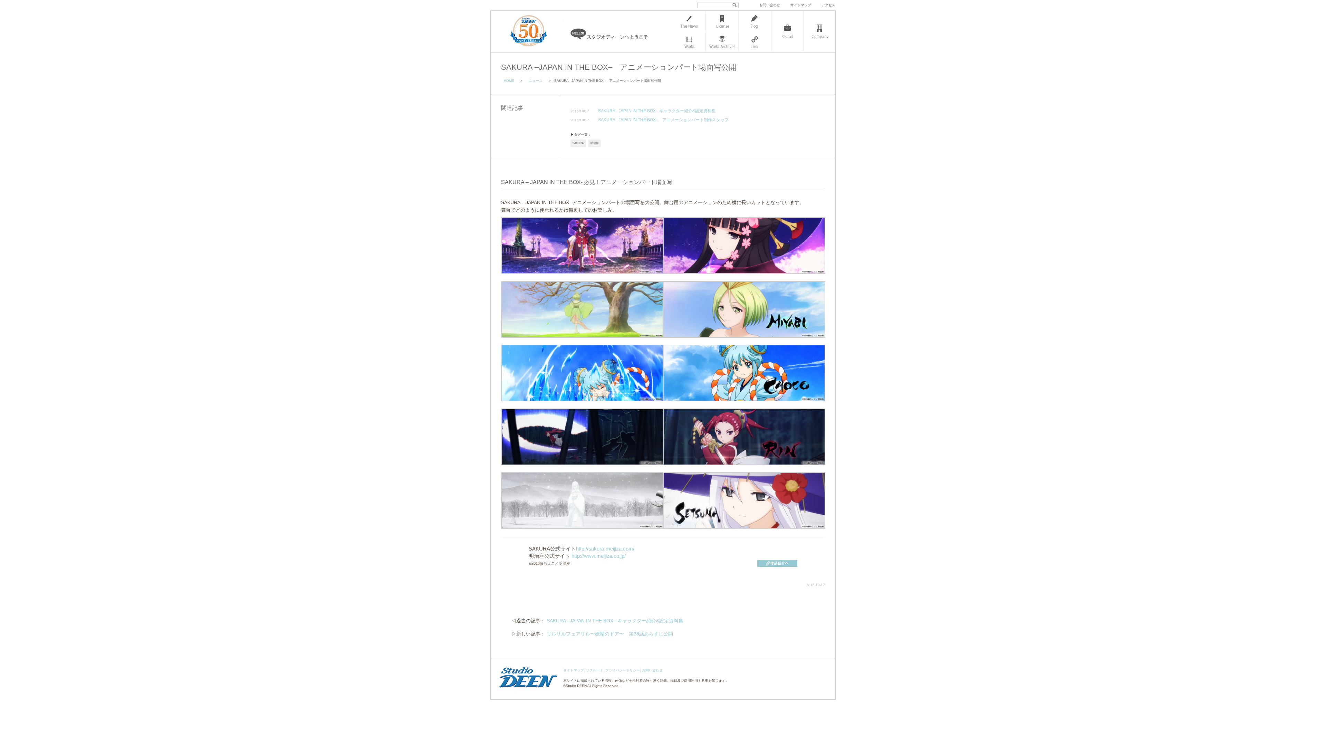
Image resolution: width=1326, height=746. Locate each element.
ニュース (535, 81)
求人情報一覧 (787, 31)
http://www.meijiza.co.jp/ (598, 556)
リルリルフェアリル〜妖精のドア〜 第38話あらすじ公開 (610, 634)
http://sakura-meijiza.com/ (605, 549)
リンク (755, 41)
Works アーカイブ (722, 41)
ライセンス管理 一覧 (722, 21)
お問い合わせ (769, 5)
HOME (509, 81)
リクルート (594, 670)
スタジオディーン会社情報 (819, 31)
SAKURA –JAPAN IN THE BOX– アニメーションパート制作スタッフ (663, 120)
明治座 (594, 143)
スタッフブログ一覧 (755, 21)
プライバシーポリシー (622, 670)
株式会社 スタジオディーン (535, 31)
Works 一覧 (689, 41)
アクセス (828, 5)
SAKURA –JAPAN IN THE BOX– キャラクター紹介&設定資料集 (657, 111)
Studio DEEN (576, 686)
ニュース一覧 (689, 21)
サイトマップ (800, 5)
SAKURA (578, 143)
